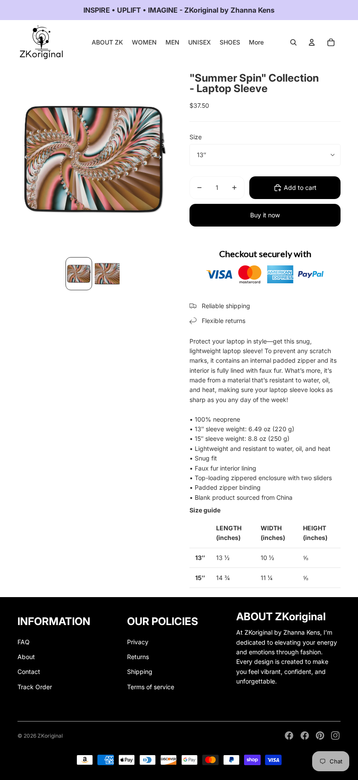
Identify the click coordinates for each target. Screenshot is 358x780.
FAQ (23, 642)
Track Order (34, 687)
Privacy (137, 642)
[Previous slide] (24, 158)
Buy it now (265, 215)
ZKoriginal (50, 735)
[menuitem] (256, 42)
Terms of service (150, 687)
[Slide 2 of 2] (107, 273)
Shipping (139, 671)
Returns (138, 656)
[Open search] (293, 42)
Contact (28, 671)
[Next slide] (161, 158)
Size (195, 137)
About (26, 656)
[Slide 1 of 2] (78, 273)
